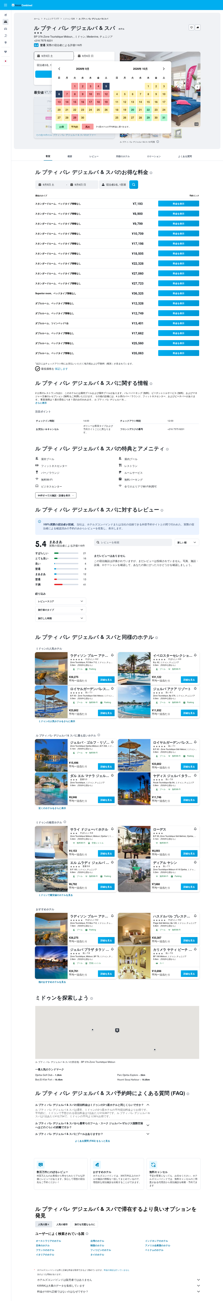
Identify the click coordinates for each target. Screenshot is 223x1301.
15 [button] (74, 102)
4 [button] (98, 86)
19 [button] (106, 102)
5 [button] (106, 86)
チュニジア (49, 18)
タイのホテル (97, 1254)
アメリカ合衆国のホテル (157, 1245)
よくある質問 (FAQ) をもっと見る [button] (92, 1140)
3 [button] (90, 86)
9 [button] (82, 94)
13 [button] (59, 102)
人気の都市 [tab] (62, 1224)
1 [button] (75, 86)
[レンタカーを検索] (5, 28)
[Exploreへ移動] (5, 42)
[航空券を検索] (5, 15)
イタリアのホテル (45, 1254)
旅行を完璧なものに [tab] (85, 1224)
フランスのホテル (45, 1250)
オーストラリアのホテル (48, 1240)
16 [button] (82, 102)
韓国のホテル (97, 1245)
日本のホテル (43, 1245)
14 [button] (66, 102)
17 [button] (90, 102)
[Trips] (5, 52)
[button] (5, 5)
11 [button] (98, 94)
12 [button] (106, 94)
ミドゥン (67, 18)
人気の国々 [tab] (43, 1224)
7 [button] (67, 94)
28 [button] (66, 117)
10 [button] (90, 94)
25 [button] (98, 110)
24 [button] (90, 110)
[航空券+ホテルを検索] (5, 35)
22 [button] (74, 110)
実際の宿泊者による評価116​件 (64, 45)
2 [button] (82, 86)
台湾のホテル (97, 1240)
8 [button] (75, 94)
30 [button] (82, 117)
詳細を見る (106, 679)
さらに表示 (41, 402)
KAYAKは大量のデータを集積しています (61, 1285)
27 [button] (59, 117)
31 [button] (163, 117)
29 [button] (74, 117)
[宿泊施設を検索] (5, 22)
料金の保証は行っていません (116, 1269)
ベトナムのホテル (154, 1250)
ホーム (37, 18)
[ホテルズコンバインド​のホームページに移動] (22, 5)
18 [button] (98, 102)
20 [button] (59, 110)
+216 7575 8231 (43, 40)
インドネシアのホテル (156, 1240)
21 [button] (66, 110)
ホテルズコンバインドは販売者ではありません (64, 1280)
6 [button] (59, 94)
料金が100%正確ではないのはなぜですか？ (62, 1291)
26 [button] (106, 110)
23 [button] (82, 110)
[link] (57, 721)
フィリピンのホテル (100, 1250)
